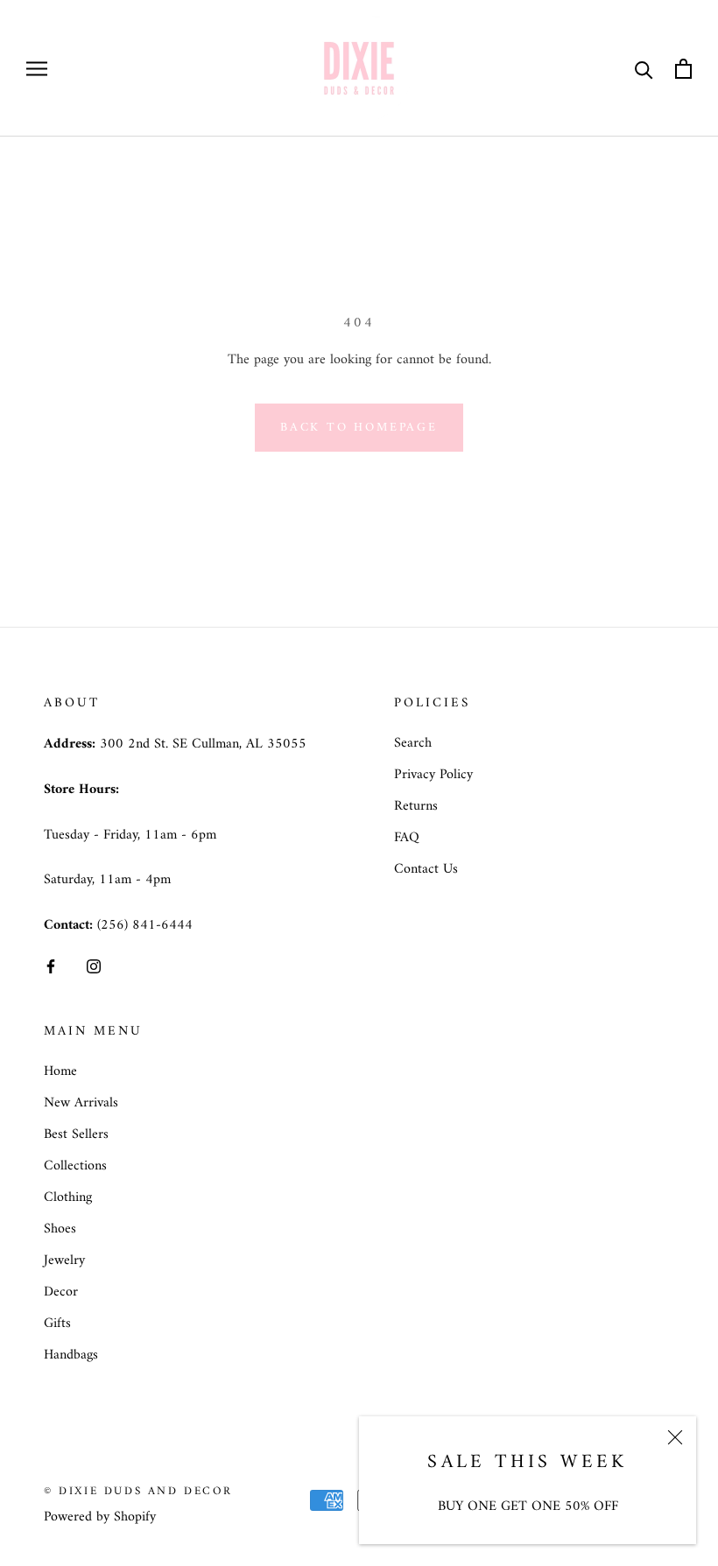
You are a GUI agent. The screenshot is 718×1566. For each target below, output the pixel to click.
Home (60, 1071)
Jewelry (64, 1260)
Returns (416, 806)
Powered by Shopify (100, 1517)
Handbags (71, 1355)
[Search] (644, 69)
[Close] (675, 1437)
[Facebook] (51, 966)
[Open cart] (683, 69)
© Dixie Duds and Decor (138, 1491)
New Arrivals (81, 1102)
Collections (75, 1165)
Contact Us (426, 869)
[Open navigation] (36, 67)
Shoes (60, 1228)
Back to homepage (359, 428)
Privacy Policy (433, 774)
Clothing (68, 1197)
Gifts (57, 1323)
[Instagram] (94, 966)
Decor (61, 1292)
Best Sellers (76, 1134)
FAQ (406, 837)
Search (413, 743)
